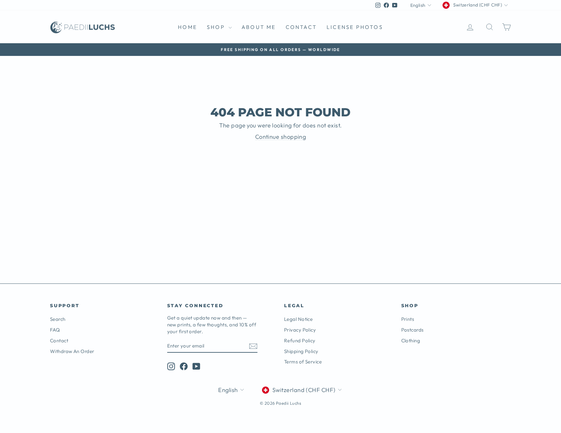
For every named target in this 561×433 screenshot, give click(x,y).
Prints (407, 319)
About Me (259, 27)
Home (187, 27)
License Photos (355, 27)
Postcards (412, 330)
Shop (217, 27)
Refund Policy (300, 340)
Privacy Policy (300, 330)
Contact (301, 27)
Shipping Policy (301, 351)
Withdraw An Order (72, 351)
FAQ (55, 330)
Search (58, 319)
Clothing (410, 340)
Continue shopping (280, 136)
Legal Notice (298, 319)
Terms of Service (303, 362)
